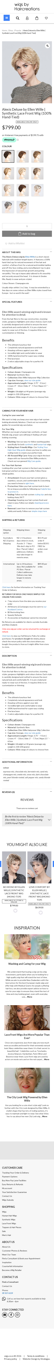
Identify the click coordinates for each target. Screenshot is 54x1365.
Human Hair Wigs (9, 1215)
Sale (4, 1231)
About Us (6, 1247)
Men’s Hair (6, 1235)
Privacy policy (10, 1359)
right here (29, 483)
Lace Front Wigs (9, 1223)
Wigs (4, 1211)
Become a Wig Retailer (12, 1270)
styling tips (39, 494)
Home (4, 30)
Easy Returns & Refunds (12, 1184)
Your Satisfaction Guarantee (14, 1192)
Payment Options (9, 1176)
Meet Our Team (9, 1254)
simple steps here (39, 511)
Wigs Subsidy (8, 1200)
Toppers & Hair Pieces (11, 1227)
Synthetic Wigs (8, 1219)
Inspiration (6, 1262)
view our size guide (32, 380)
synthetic (29, 444)
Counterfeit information (12, 1266)
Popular (18, 30)
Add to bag (28, 233)
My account (7, 1188)
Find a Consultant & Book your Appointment (21, 1258)
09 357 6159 (7, 1293)
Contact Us (7, 1196)
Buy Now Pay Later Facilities (14, 1180)
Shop (11, 30)
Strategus (45, 1359)
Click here (6, 587)
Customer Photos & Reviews (14, 1250)
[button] (15, 243)
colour (7, 146)
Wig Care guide (34, 461)
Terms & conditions (35, 1356)
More (29, 997)
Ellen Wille (30, 257)
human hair (42, 444)
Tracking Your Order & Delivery (15, 1172)
